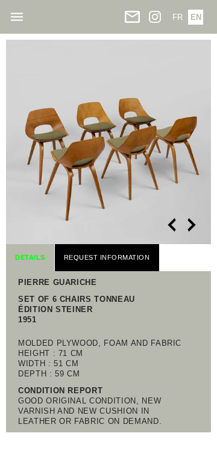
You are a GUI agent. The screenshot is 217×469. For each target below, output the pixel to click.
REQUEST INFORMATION (107, 257)
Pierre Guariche (57, 282)
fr (177, 17)
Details (30, 257)
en (195, 17)
